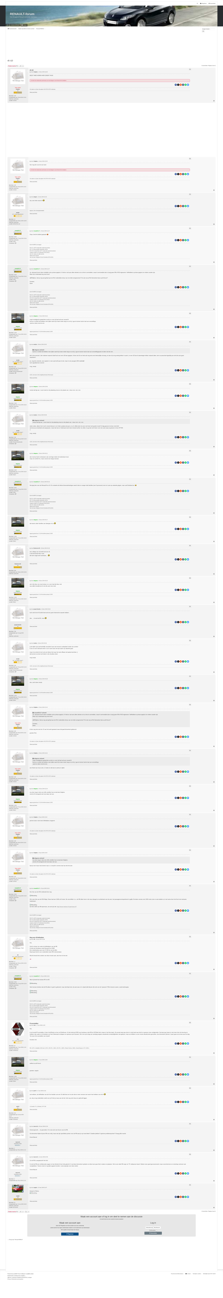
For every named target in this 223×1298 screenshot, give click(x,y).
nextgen (30, 1277)
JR (17, 955)
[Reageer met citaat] (190, 69)
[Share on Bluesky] (188, 85)
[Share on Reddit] (181, 85)
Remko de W (18, 564)
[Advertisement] (59, 47)
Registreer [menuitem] (204, 3)
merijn (17, 360)
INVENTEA (24, 1277)
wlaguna (18, 326)
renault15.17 (18, 230)
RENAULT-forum (22, 14)
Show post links (33, 92)
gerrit (17, 1106)
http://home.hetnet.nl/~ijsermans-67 (67, 906)
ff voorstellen (34, 1023)
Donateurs (180, 1273)
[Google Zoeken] (203, 31)
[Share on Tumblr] (183, 85)
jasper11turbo (17, 624)
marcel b (18, 1142)
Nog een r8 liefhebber (37, 937)
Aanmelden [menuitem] (213, 3)
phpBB (15, 1273)
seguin (17, 1196)
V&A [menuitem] (7, 25)
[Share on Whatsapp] (185, 85)
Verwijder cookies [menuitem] (197, 1273)
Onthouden (152, 1230)
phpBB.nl (23, 1275)
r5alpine (18, 89)
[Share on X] (178, 85)
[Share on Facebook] (176, 85)
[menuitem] (15, 25)
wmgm (17, 212)
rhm (18, 1039)
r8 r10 (10, 60)
